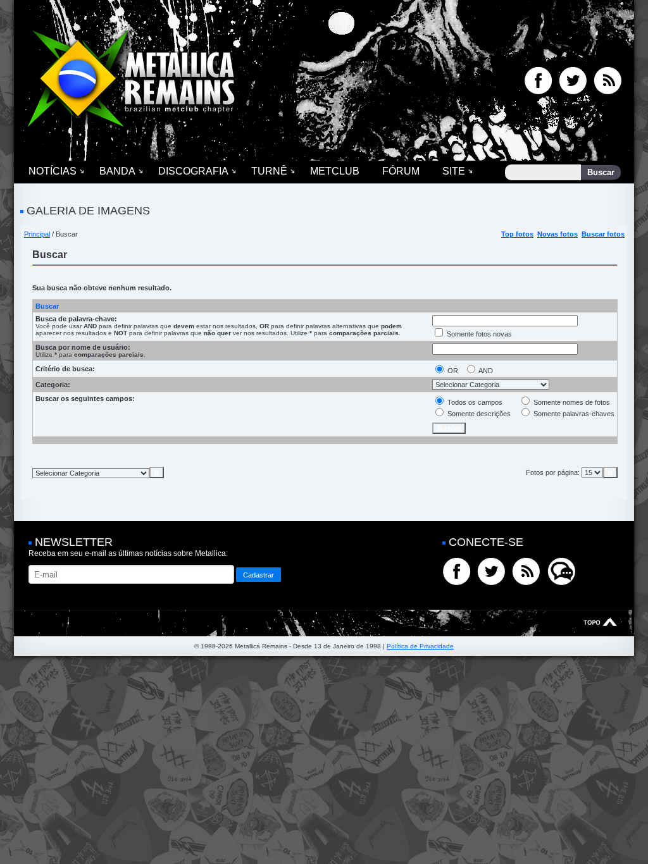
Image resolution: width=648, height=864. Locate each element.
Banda (117, 171)
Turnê (269, 171)
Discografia (193, 171)
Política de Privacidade (420, 646)
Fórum (401, 171)
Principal (37, 234)
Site (453, 171)
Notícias (52, 171)
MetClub (334, 171)
